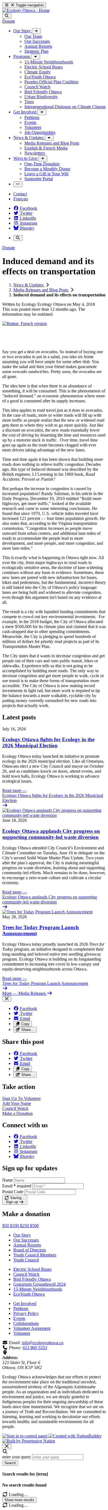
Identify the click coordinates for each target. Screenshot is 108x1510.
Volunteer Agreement (31, 1328)
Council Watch (26, 1274)
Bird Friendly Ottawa (32, 1279)
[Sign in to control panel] (25, 1436)
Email (16, 1186)
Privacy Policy (26, 1313)
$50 (6, 1225)
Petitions (20, 1308)
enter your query (16, 1457)
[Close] (6, 999)
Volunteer (21, 1333)
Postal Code (12, 1191)
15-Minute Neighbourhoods (37, 1289)
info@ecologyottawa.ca (42, 1342)
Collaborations (26, 1323)
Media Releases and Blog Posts (41, 290)
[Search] (6, 16)
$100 (15, 1225)
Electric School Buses (32, 1269)
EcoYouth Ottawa (29, 1294)
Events (19, 1318)
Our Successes (26, 1240)
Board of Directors (29, 1250)
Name (7, 1180)
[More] (36, 31)
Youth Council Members (34, 1255)
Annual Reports (27, 1245)
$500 (34, 1225)
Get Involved (24, 1303)
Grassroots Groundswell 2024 (39, 1284)
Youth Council (26, 1260)
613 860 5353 (35, 1347)
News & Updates (29, 285)
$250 (25, 1225)
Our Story (22, 1235)
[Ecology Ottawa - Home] (26, 10)
